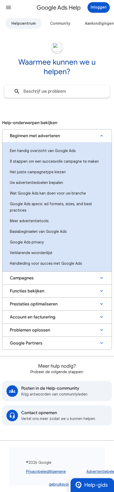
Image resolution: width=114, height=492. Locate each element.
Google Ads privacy (27, 242)
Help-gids (96, 485)
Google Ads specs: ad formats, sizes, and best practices (51, 207)
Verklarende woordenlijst (31, 252)
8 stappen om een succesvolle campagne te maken (54, 161)
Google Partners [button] (26, 343)
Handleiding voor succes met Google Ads (46, 263)
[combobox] (57, 91)
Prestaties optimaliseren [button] (34, 304)
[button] (8, 7)
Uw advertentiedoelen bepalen (36, 182)
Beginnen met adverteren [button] (35, 135)
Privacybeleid (37, 471)
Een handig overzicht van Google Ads (43, 150)
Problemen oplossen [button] (30, 330)
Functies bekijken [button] (27, 291)
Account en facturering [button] (32, 317)
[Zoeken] (17, 91)
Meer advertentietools (29, 220)
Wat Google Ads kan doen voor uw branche (48, 193)
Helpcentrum (23, 23)
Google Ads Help (59, 7)
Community (60, 23)
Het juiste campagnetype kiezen (38, 172)
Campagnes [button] (22, 278)
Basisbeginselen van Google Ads (38, 231)
